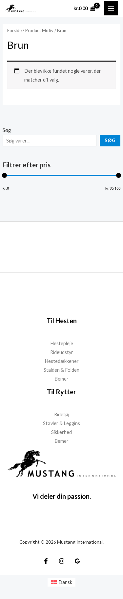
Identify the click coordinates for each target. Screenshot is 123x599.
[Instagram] (62, 561)
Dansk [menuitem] (65, 582)
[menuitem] (62, 582)
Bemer (61, 379)
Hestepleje (61, 343)
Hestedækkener (62, 361)
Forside (14, 30)
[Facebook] (46, 561)
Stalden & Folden (61, 370)
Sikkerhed (61, 432)
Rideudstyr (61, 352)
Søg (7, 130)
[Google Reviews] (77, 561)
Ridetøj (61, 414)
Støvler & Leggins (61, 423)
